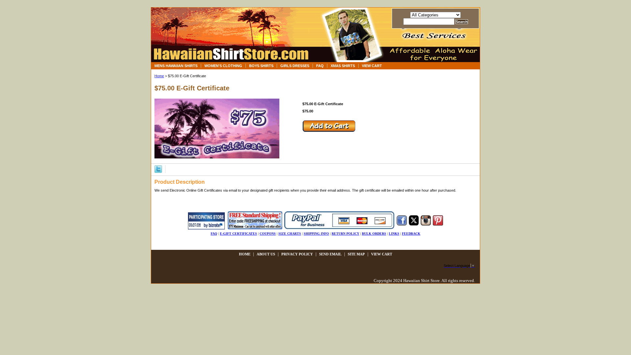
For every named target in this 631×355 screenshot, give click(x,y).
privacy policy (297, 254)
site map (356, 254)
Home (159, 76)
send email (330, 254)
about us (266, 254)
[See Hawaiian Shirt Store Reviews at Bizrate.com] (206, 228)
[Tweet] (158, 169)
